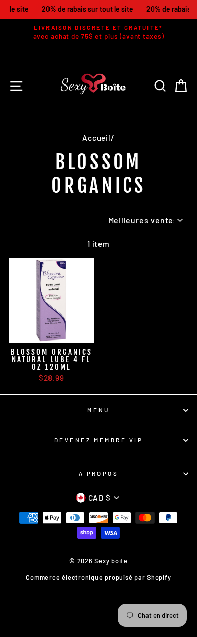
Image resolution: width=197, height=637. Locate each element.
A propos (99, 473)
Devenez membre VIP (98, 440)
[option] (98, 32)
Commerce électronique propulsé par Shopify (98, 577)
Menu (98, 410)
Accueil (96, 137)
